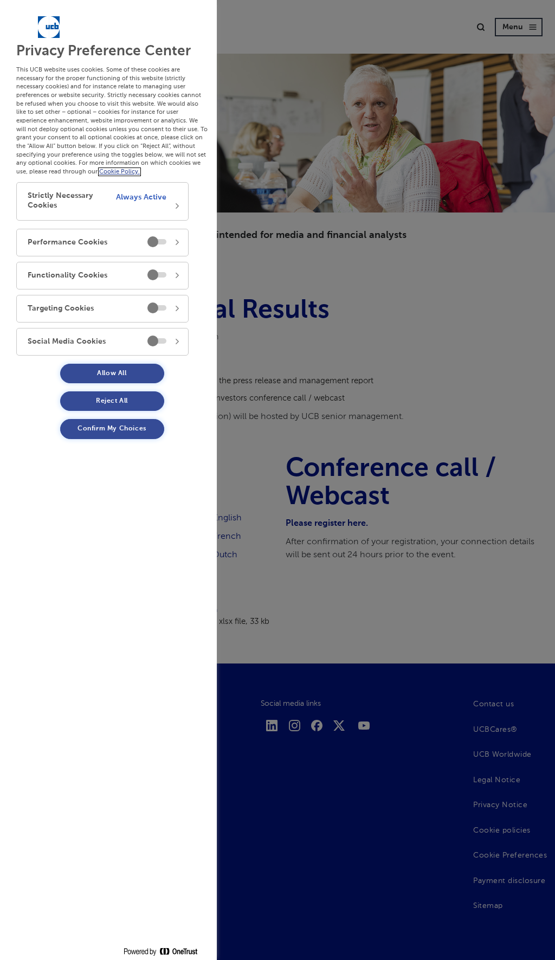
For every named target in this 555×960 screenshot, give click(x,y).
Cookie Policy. (119, 172)
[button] (102, 201)
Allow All (111, 373)
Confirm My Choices (112, 429)
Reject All (112, 401)
